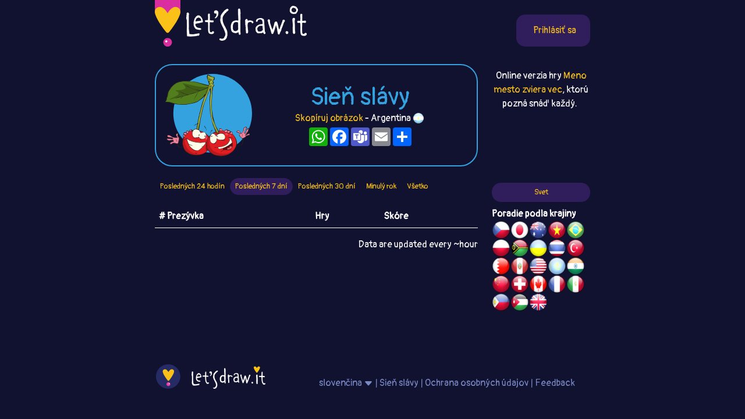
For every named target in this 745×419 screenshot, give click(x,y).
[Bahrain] (501, 268)
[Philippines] (501, 304)
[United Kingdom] (538, 304)
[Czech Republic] (501, 231)
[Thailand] (557, 249)
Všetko (417, 186)
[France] (557, 286)
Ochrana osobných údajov (476, 383)
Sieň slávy (398, 383)
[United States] (538, 268)
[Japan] (519, 231)
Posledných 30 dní (327, 186)
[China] (501, 286)
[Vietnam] (557, 231)
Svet (541, 192)
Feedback (555, 383)
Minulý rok (381, 186)
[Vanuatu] (519, 249)
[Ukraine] (538, 249)
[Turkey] (575, 249)
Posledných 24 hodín (192, 186)
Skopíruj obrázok (329, 118)
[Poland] (501, 249)
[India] (575, 268)
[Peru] (519, 268)
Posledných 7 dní (261, 186)
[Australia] (538, 231)
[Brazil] (575, 231)
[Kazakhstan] (557, 268)
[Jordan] (519, 304)
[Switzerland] (519, 286)
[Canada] (538, 286)
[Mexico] (575, 286)
